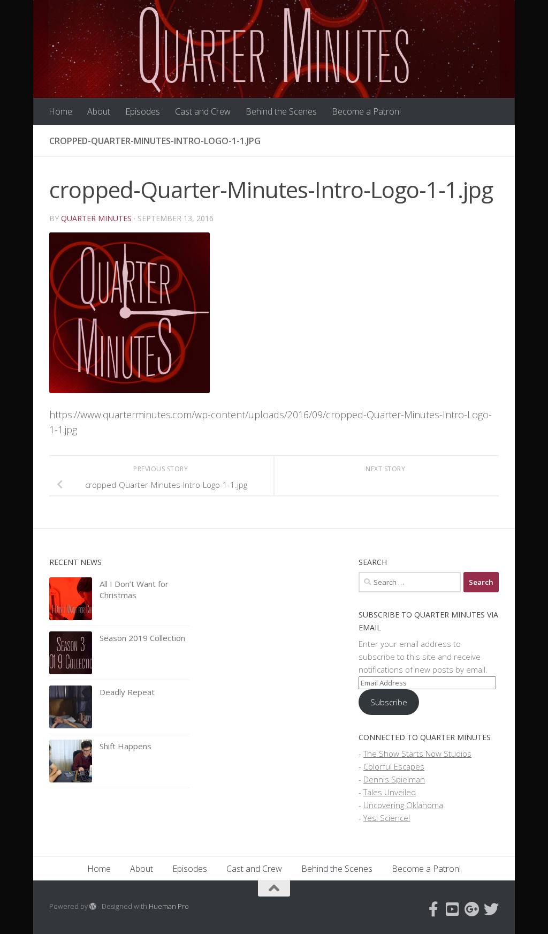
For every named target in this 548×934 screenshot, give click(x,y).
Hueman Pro (169, 906)
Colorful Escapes (393, 766)
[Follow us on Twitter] (491, 909)
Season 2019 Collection (142, 637)
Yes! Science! (386, 817)
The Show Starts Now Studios (417, 753)
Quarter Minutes (96, 218)
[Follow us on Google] (472, 909)
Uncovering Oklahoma (403, 805)
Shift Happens (125, 746)
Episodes (142, 111)
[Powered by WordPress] (92, 906)
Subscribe (388, 702)
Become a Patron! (366, 111)
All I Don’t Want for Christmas (134, 589)
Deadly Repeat (127, 692)
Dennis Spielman (394, 779)
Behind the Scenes (281, 111)
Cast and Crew (203, 111)
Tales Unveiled (389, 792)
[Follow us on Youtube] (452, 909)
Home (60, 111)
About (98, 111)
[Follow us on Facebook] (433, 909)
